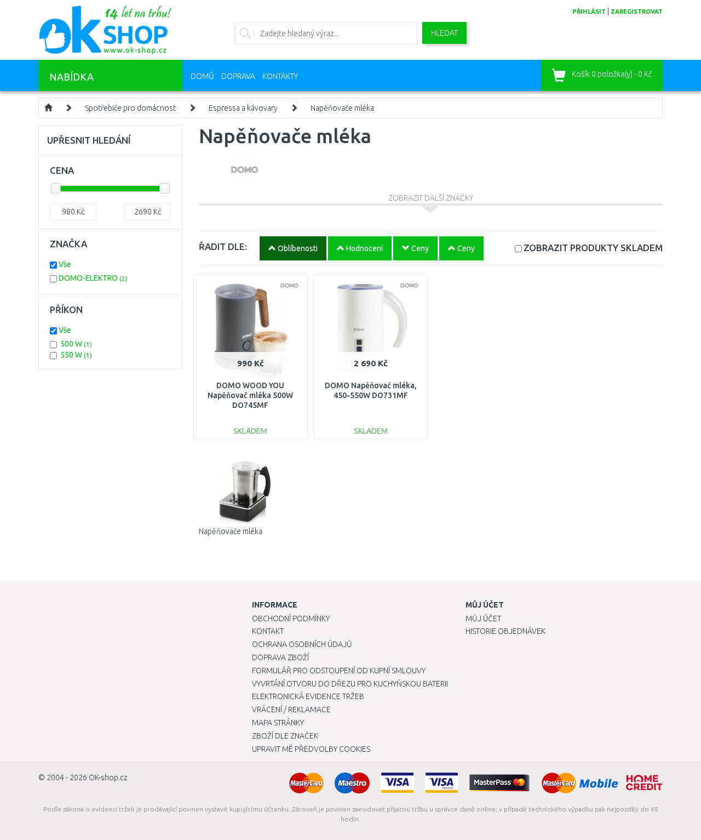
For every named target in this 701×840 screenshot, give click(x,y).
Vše (65, 264)
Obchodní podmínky (291, 618)
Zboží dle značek (285, 735)
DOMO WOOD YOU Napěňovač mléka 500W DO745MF (250, 395)
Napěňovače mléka (342, 108)
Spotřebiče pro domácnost (130, 108)
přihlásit (589, 11)
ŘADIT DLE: (223, 246)
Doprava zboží (280, 657)
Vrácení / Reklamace (291, 709)
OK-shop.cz (108, 777)
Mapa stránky (278, 722)
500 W (76, 343)
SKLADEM (593, 247)
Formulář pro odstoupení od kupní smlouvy (339, 670)
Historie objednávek (505, 631)
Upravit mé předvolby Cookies (311, 749)
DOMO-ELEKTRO (93, 278)
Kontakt (268, 631)
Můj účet (483, 618)
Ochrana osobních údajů (302, 644)
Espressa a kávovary (243, 108)
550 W (76, 354)
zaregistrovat (637, 11)
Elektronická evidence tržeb (308, 696)
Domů (202, 76)
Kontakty (280, 76)
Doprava (238, 76)
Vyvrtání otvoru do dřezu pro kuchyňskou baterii (350, 683)
